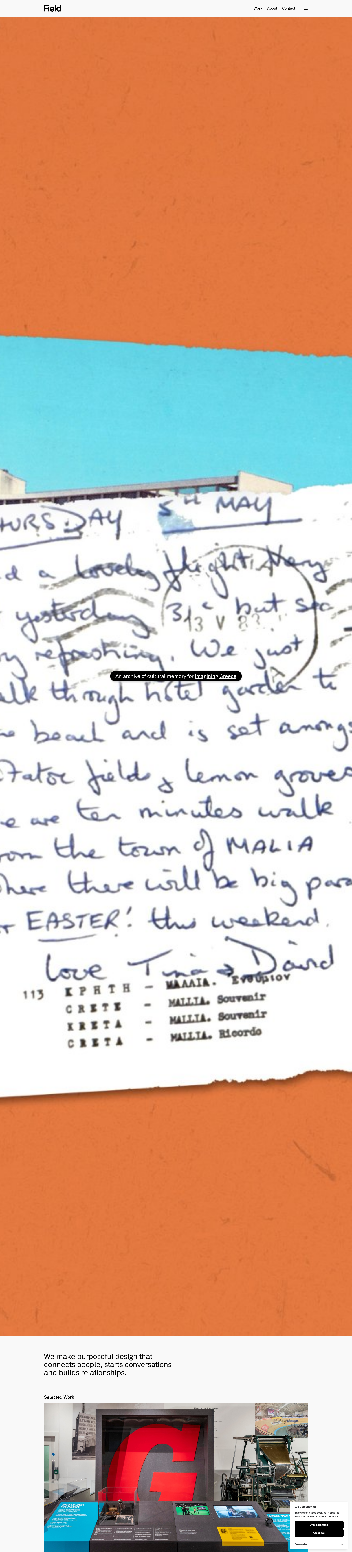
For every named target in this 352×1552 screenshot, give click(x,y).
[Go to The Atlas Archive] (176, 676)
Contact (284, 8)
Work (258, 8)
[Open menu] (305, 8)
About (272, 8)
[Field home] (52, 8)
